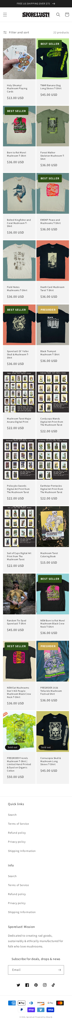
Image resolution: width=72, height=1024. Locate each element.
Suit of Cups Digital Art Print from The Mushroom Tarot (19, 556)
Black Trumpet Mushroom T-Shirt (50, 353)
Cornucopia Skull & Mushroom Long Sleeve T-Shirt (50, 761)
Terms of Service (18, 823)
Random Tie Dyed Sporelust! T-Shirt (16, 622)
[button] (5, 14)
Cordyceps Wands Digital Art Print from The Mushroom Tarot (51, 421)
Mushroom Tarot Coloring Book (49, 555)
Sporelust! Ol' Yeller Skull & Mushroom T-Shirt (18, 354)
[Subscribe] (59, 970)
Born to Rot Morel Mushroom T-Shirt (16, 154)
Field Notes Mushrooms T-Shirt (17, 288)
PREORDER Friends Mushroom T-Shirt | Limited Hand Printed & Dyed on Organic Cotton (19, 764)
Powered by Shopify (43, 1017)
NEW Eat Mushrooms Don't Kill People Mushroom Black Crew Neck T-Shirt (19, 692)
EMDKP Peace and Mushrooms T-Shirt (50, 221)
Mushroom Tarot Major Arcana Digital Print (19, 420)
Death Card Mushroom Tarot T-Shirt (52, 288)
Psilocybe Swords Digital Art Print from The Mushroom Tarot (18, 488)
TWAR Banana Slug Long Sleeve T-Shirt (50, 87)
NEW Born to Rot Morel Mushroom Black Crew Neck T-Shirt (52, 623)
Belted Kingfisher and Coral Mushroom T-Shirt (19, 223)
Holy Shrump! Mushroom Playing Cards (17, 88)
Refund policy (17, 832)
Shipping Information (22, 851)
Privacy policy (16, 841)
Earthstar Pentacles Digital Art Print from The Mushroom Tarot (51, 488)
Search (12, 814)
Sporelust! (30, 1017)
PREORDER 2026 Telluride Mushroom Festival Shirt (51, 690)
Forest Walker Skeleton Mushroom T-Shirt (52, 155)
